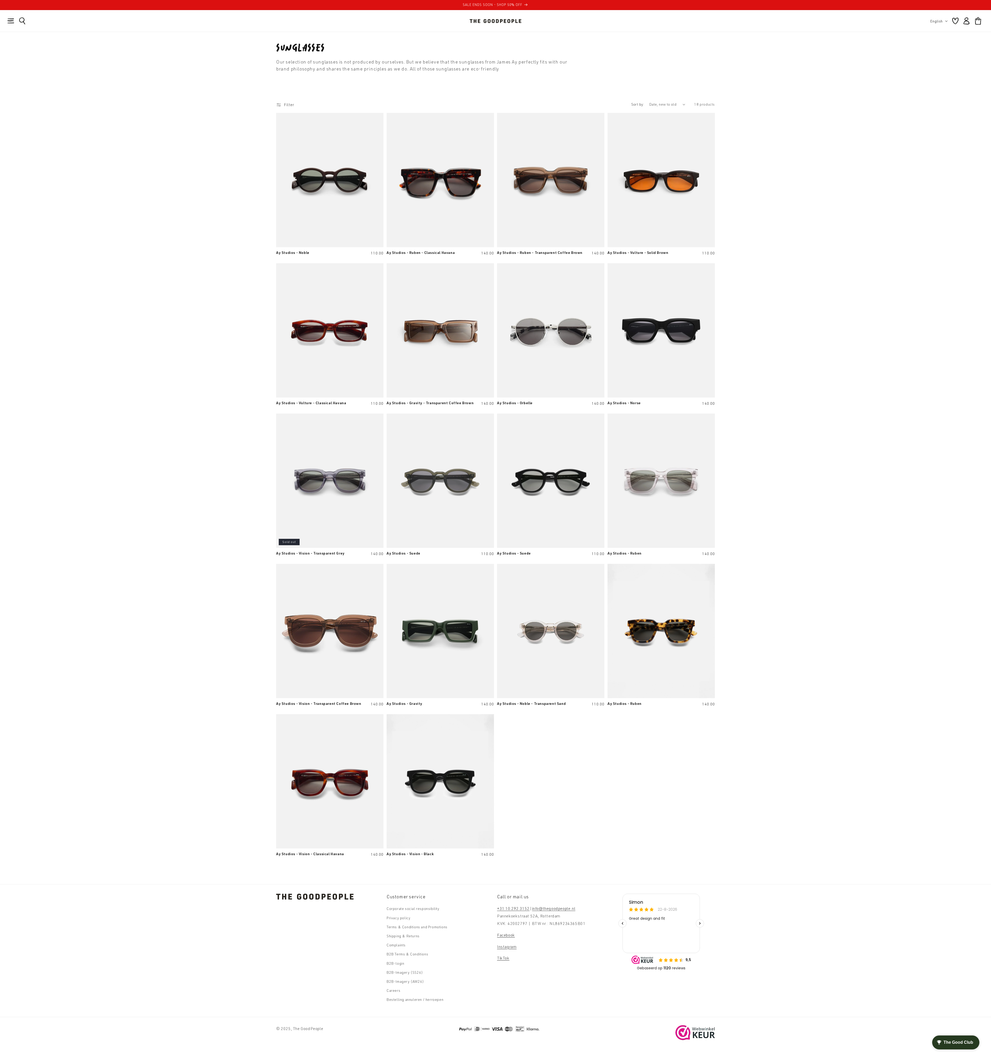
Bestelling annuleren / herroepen (415, 999)
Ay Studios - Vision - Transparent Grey (310, 553)
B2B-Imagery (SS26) (405, 972)
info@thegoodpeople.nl (554, 908)
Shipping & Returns (403, 936)
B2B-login (395, 963)
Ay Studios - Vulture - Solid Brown (638, 252)
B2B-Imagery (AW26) (405, 981)
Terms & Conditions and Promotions (417, 927)
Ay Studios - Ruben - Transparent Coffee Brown (539, 252)
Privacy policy (398, 918)
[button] (11, 21)
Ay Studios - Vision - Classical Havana (310, 854)
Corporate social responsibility (413, 908)
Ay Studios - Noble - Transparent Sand (531, 703)
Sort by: (637, 104)
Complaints (396, 945)
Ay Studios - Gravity (404, 703)
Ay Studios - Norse (624, 403)
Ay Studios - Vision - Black (410, 854)
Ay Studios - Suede (403, 553)
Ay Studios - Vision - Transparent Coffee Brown (318, 703)
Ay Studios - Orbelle (515, 403)
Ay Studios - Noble (292, 252)
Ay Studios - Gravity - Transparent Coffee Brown (430, 403)
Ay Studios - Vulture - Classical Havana (311, 403)
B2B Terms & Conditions (407, 954)
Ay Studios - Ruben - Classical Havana (421, 252)
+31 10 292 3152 (513, 908)
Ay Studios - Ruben (625, 553)
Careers (393, 990)
